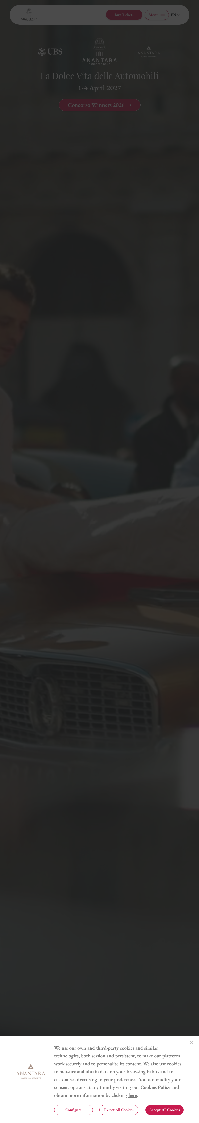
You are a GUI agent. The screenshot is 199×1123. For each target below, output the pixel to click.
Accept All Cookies (164, 1109)
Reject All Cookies (119, 1109)
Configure (73, 1109)
